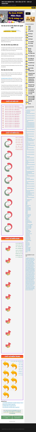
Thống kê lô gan (31, 73)
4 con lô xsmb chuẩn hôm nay (30, 122)
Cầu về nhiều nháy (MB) (29, 224)
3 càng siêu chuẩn (29, 260)
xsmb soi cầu (31, 289)
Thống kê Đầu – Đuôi (29, 233)
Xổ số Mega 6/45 (28, 215)
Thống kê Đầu (31, 79)
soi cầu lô (28, 286)
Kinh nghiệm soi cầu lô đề (16, 410)
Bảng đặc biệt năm (32, 268)
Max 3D (29, 48)
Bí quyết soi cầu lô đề (31, 263)
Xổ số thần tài (31, 58)
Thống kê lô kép (31, 77)
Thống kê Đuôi (31, 80)
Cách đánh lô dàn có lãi (31, 271)
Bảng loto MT (28, 242)
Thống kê (30, 51)
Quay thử (27, 246)
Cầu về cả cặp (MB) (28, 225)
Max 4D (29, 50)
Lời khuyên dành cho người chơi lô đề (9, 405)
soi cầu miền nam (12, 413)
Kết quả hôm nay (28, 205)
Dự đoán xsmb (28, 112)
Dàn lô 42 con (28, 276)
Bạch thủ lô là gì (31, 267)
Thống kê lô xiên (28, 238)
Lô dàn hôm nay (30, 280)
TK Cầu (27, 223)
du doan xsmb (28, 272)
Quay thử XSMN (31, 98)
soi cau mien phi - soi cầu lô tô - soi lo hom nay (12, 30)
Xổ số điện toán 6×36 (29, 222)
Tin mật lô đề (14, 31)
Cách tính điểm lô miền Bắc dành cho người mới (11, 407)
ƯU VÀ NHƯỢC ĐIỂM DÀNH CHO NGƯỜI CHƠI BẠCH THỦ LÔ (13, 402)
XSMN (29, 28)
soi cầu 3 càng (6, 411)
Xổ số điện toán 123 (28, 221)
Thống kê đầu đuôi (28, 240)
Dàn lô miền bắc (32, 276)
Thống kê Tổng (31, 84)
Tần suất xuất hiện (28, 231)
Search (28, 13)
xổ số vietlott (31, 41)
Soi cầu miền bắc (18, 411)
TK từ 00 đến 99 (31, 89)
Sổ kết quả (27, 206)
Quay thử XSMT (31, 99)
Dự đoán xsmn (28, 178)
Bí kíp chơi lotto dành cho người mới (9, 404)
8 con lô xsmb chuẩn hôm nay (30, 124)
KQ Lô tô (27, 241)
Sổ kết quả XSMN (28, 208)
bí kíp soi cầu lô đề (8, 410)
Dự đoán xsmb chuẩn (29, 138)
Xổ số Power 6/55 (28, 214)
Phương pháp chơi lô (7, 31)
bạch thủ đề (27, 268)
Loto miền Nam (31, 92)
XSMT (29, 29)
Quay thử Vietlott (28, 247)
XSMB (29, 26)
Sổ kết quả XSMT (28, 207)
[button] (34, 8)
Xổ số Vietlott (28, 216)
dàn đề (27, 277)
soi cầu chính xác (12, 411)
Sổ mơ (29, 103)
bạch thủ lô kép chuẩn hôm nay (30, 139)
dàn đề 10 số (29, 277)
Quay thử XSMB (31, 96)
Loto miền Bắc (31, 90)
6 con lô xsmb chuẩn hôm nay (30, 123)
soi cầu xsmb (32, 286)
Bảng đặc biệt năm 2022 (29, 269)
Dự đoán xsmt (28, 156)
